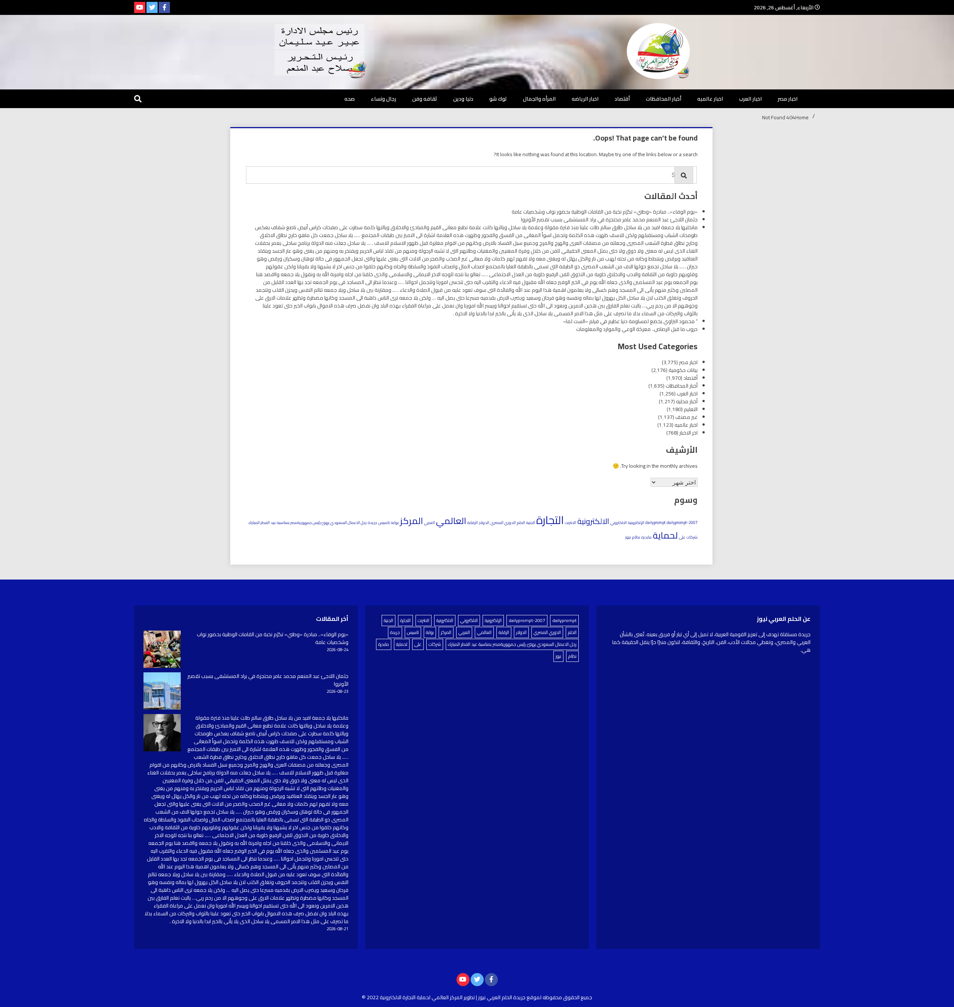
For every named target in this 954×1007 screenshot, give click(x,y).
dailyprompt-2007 (682, 522)
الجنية (530, 522)
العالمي (451, 520)
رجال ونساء (383, 99)
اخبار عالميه (710, 99)
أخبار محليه (687, 401)
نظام (636, 537)
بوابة (395, 522)
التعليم (691, 409)
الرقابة (472, 522)
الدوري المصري (503, 522)
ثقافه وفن (424, 99)
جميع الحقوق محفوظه (567, 997)
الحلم (521, 522)
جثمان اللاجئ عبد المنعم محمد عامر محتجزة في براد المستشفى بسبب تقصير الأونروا (609, 219)
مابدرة (646, 537)
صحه (349, 99)
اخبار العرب (750, 99)
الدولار (484, 522)
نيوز (628, 537)
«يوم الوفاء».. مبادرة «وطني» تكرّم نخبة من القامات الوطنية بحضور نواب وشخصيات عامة (605, 212)
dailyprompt (655, 522)
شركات (692, 537)
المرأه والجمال (539, 99)
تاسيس (384, 522)
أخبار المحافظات (663, 99)
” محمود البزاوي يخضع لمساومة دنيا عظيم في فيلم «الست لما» (630, 321)
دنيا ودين (463, 99)
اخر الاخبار (688, 433)
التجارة (550, 520)
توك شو (498, 99)
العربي (429, 522)
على (682, 537)
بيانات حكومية (683, 370)
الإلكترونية (636, 522)
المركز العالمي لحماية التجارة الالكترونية (421, 997)
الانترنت (570, 522)
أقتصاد (622, 99)
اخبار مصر (787, 99)
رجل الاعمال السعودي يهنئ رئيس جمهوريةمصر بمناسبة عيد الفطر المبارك (308, 522)
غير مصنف (686, 417)
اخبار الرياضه (585, 99)
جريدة (372, 522)
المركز (411, 520)
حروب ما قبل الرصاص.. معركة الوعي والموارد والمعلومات (637, 329)
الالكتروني (618, 522)
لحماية (665, 535)
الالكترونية (593, 521)
